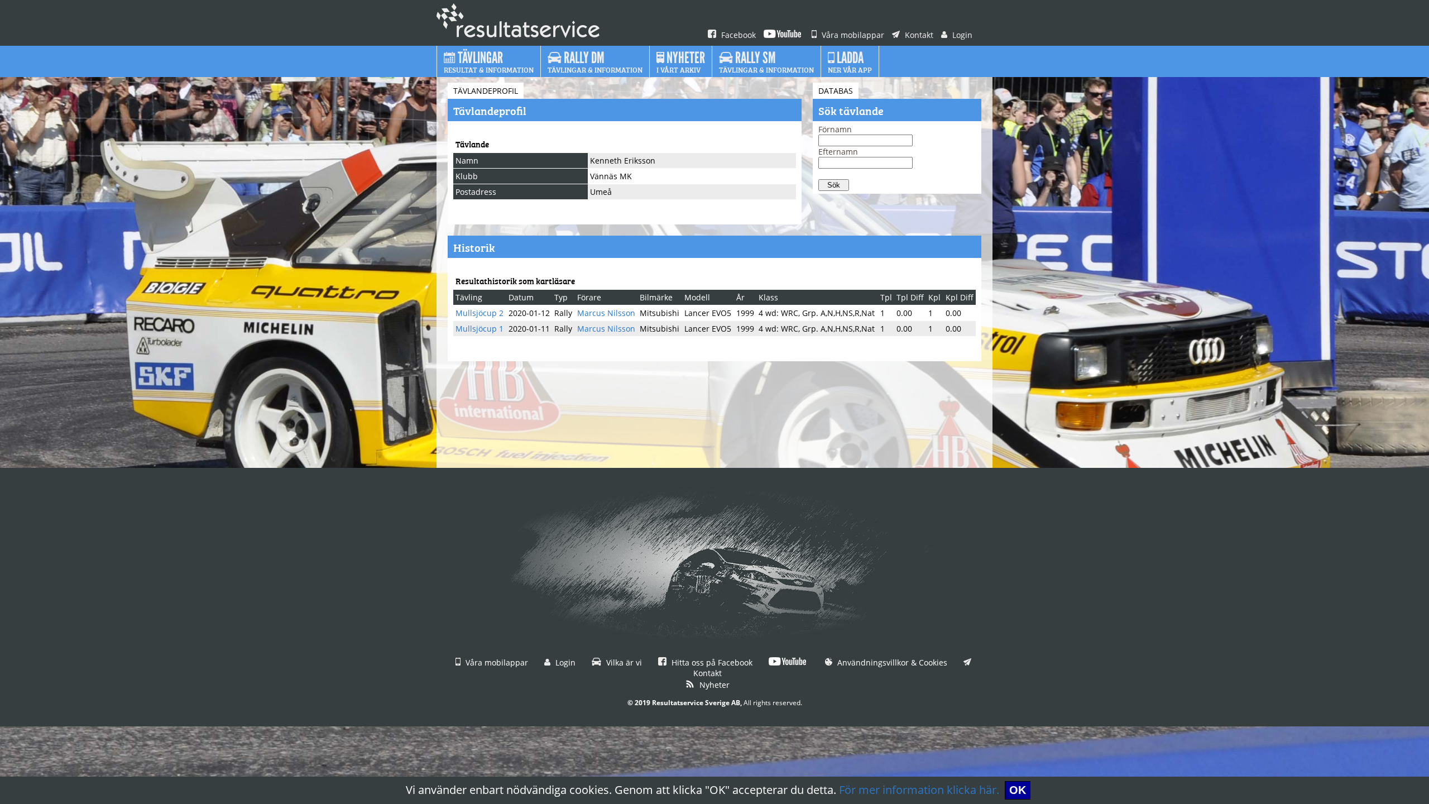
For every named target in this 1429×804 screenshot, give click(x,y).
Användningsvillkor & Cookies (891, 662)
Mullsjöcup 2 (479, 313)
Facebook (737, 35)
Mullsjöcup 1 (479, 328)
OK (1017, 790)
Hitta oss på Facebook (710, 662)
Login (961, 35)
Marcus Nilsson (606, 313)
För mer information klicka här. (919, 789)
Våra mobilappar (851, 35)
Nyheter (713, 684)
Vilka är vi (623, 662)
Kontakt (918, 35)
